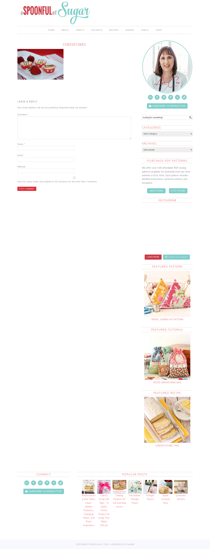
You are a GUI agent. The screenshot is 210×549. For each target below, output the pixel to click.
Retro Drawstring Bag (167, 382)
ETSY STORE (178, 190)
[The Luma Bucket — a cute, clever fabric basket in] (154, 228)
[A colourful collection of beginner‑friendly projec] (180, 243)
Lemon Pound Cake (167, 445)
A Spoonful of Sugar (106, 13)
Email (20, 155)
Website (21, 167)
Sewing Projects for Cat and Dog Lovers (119, 501)
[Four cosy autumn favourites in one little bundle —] (154, 243)
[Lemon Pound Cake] (167, 420)
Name (21, 144)
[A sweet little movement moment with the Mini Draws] (180, 228)
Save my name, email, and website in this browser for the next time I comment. (57, 182)
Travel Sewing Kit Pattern (167, 319)
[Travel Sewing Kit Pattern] (167, 294)
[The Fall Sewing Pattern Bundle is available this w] (154, 213)
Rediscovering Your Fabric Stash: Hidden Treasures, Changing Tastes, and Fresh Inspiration (88, 510)
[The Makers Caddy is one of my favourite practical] (180, 213)
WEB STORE (156, 190)
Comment (23, 115)
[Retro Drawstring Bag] (167, 357)
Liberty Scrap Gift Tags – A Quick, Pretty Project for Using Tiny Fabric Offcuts (104, 510)
